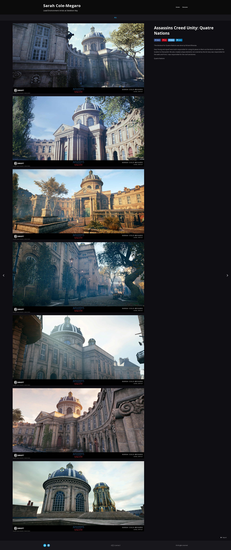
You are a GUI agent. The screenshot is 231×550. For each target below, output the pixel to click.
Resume (185, 7)
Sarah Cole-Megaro (62, 5)
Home (178, 7)
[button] (223, 537)
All (115, 18)
